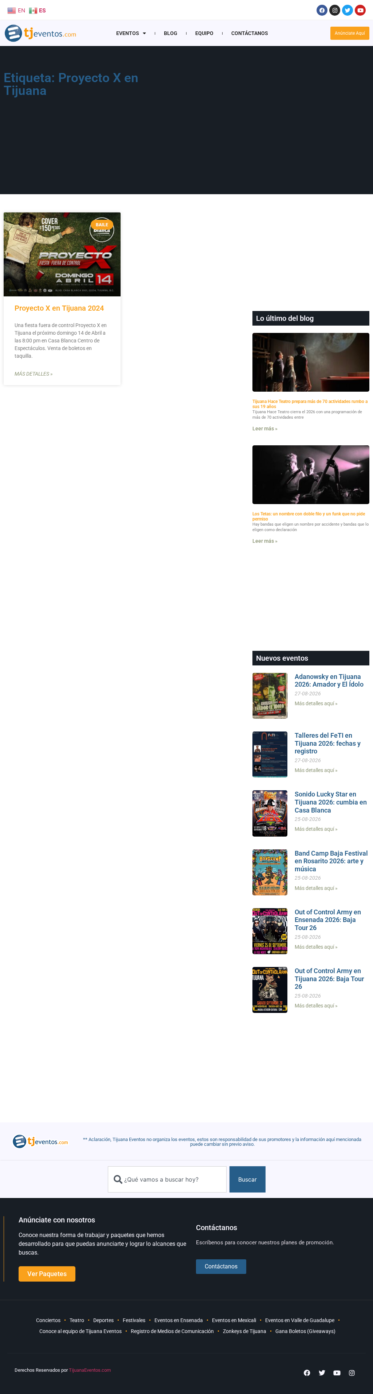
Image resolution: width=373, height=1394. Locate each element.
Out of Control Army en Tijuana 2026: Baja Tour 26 (329, 978)
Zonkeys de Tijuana (244, 1331)
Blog (170, 33)
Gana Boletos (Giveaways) (305, 1331)
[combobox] (167, 1179)
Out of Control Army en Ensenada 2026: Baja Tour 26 (328, 920)
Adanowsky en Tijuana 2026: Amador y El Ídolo (329, 680)
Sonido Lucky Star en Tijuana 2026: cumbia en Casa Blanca (331, 802)
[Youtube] (360, 10)
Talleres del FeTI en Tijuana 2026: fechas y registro (328, 743)
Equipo (204, 33)
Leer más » (265, 428)
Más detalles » (33, 374)
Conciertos (48, 1320)
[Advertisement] (262, 123)
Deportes (103, 1320)
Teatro (77, 1320)
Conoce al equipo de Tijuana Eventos (80, 1331)
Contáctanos (249, 33)
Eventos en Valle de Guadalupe (299, 1320)
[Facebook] (322, 10)
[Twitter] (347, 10)
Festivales (134, 1320)
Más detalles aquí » (316, 703)
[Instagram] (334, 10)
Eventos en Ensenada (178, 1320)
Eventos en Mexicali (234, 1320)
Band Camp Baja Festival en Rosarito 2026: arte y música (331, 861)
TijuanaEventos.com (90, 1370)
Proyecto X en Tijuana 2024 (59, 308)
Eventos (127, 33)
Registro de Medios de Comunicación (172, 1331)
